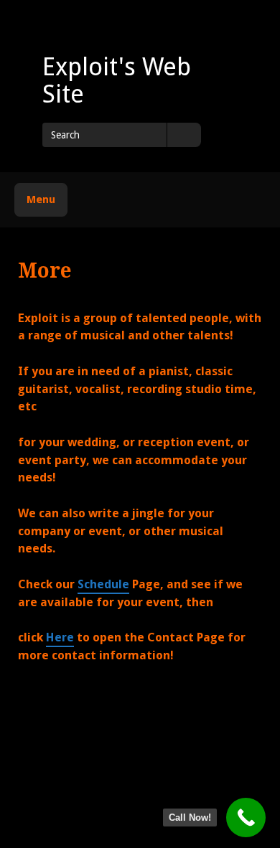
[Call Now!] (246, 817)
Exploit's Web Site (116, 80)
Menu (41, 199)
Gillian (156, 783)
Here (60, 637)
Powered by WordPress (199, 770)
